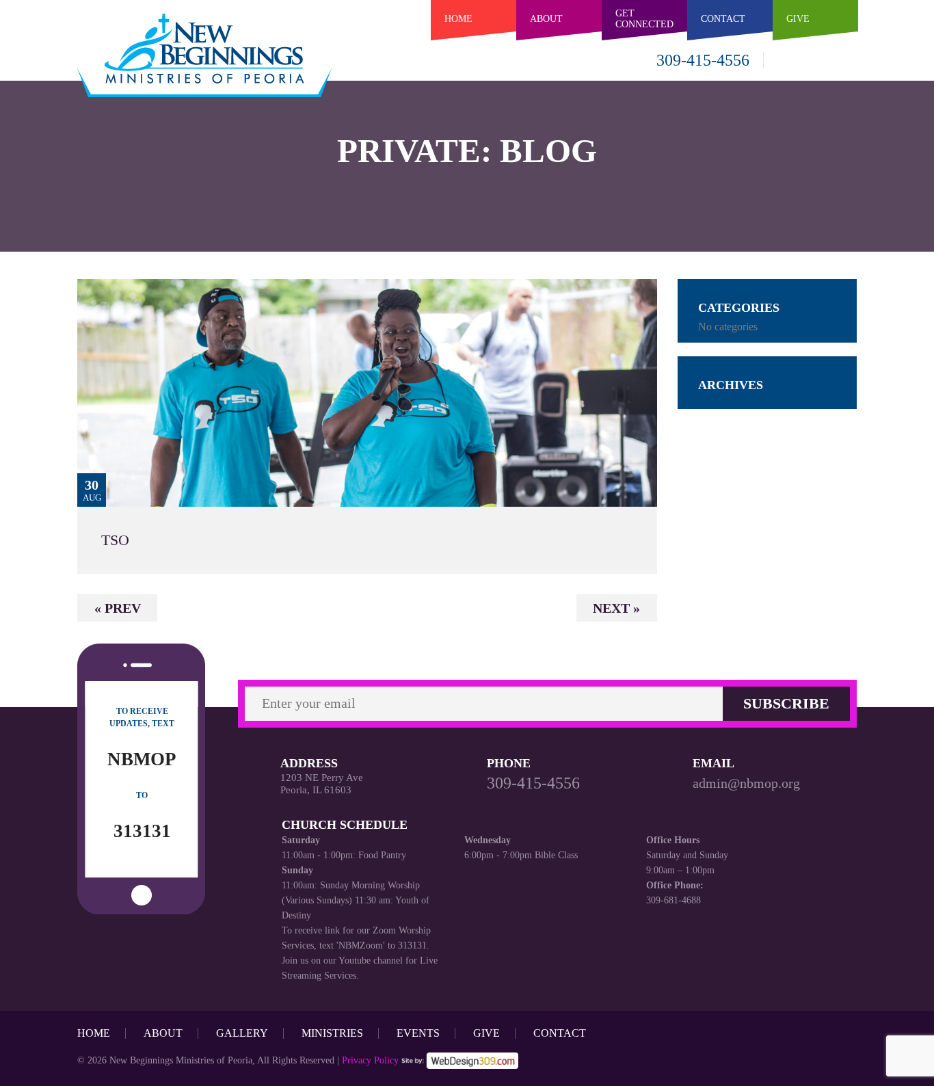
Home (458, 18)
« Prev (117, 607)
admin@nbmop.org (746, 783)
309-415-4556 (702, 60)
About (546, 18)
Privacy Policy (370, 1060)
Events (418, 1033)
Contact (559, 1033)
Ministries (332, 1033)
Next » (616, 607)
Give (486, 1033)
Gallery (242, 1033)
